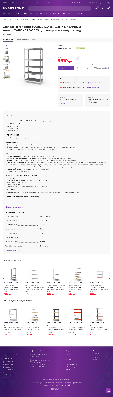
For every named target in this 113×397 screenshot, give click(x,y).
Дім (17, 13)
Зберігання (8, 13)
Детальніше (63, 103)
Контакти (47, 2)
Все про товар (8, 40)
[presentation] (4, 279)
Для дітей (54, 13)
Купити (67, 68)
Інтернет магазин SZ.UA (10, 20)
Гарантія (36, 2)
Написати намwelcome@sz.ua (9, 373)
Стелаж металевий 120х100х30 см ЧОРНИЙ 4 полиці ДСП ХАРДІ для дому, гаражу (56, 327)
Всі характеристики (12, 250)
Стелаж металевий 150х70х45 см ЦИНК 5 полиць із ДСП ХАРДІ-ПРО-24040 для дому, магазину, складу (76, 287)
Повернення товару (72, 364)
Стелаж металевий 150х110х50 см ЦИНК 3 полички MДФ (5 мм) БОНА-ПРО (99, 287)
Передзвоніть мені (9, 355)
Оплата (14, 2)
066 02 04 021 (9, 362)
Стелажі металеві (36, 20)
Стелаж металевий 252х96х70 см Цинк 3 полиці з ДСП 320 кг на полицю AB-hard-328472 (34, 287)
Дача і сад (27, 13)
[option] (7, 51)
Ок (107, 68)
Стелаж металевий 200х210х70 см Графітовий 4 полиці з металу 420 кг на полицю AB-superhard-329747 (78, 327)
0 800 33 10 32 (77, 2)
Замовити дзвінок (94, 2)
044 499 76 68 (9, 369)
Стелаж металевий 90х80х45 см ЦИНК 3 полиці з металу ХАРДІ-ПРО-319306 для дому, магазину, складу (56, 287)
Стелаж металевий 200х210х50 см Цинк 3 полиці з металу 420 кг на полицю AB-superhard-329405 (13, 327)
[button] (7, 46)
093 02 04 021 (9, 367)
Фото (34, 40)
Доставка (25, 2)
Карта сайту (8, 377)
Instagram (95, 359)
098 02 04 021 (9, 364)
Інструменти (41, 13)
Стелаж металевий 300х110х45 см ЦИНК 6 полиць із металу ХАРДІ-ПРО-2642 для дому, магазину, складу (12, 287)
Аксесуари (80, 13)
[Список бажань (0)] (96, 8)
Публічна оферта (71, 367)
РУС (105, 2)
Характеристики (22, 40)
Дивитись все (24, 260)
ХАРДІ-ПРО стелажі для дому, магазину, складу (60, 20)
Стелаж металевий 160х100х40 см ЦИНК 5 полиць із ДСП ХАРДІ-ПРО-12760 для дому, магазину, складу (32, 327)
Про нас (68, 354)
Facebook (95, 357)
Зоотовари (67, 13)
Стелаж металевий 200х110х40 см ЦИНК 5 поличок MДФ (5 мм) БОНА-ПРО (99, 327)
